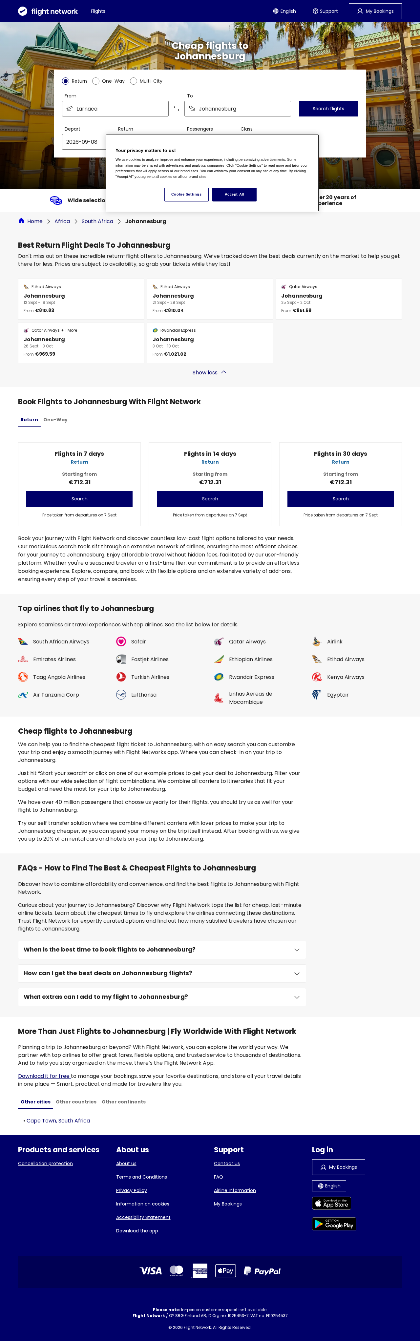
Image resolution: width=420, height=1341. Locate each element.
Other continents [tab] (124, 1102)
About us (126, 1163)
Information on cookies (142, 1204)
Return (125, 129)
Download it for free (44, 1076)
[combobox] (115, 108)
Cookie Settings (186, 194)
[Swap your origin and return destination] (176, 108)
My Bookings (228, 1204)
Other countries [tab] (76, 1102)
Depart (72, 129)
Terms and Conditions (141, 1177)
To (190, 96)
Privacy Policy (131, 1190)
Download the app (137, 1230)
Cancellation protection (45, 1163)
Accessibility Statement (143, 1217)
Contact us (227, 1163)
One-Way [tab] (55, 419)
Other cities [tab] (36, 1102)
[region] (212, 173)
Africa (62, 221)
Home (35, 221)
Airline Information (235, 1190)
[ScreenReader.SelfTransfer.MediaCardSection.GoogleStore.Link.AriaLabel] (334, 1225)
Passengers (200, 129)
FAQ (218, 1177)
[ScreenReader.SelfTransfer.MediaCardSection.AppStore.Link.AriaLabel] (334, 1204)
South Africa (97, 221)
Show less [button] (205, 372)
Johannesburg (145, 221)
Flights (98, 11)
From (70, 96)
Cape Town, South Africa (58, 1120)
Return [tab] (29, 419)
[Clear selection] (284, 108)
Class (247, 129)
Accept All (234, 194)
